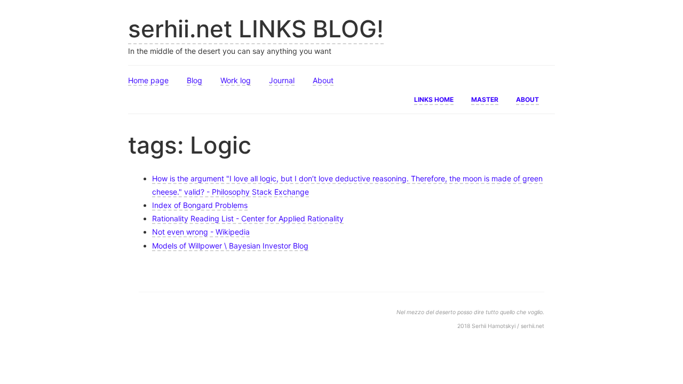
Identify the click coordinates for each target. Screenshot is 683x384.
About (323, 80)
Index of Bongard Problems (200, 205)
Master (484, 98)
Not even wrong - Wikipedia (201, 231)
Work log (235, 80)
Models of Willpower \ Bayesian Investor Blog (230, 245)
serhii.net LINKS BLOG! (256, 28)
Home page (148, 80)
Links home (434, 98)
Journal (282, 80)
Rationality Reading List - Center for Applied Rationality (248, 218)
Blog (194, 80)
